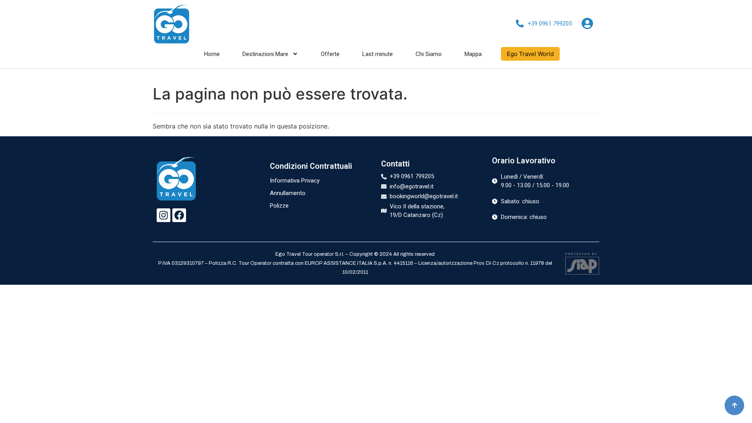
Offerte (330, 54)
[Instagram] (163, 215)
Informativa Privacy (295, 180)
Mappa (473, 54)
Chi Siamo (429, 54)
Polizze (279, 205)
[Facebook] (179, 215)
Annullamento (288, 193)
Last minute (377, 54)
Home (212, 54)
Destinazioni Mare (265, 54)
